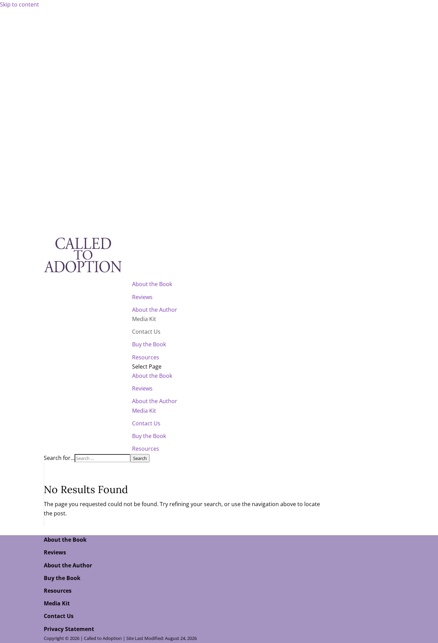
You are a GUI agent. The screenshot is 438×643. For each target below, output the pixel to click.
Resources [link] (145, 357)
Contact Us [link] (146, 331)
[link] (83, 275)
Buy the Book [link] (149, 344)
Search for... (59, 458)
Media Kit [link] (144, 319)
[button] (263, 408)
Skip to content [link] (19, 4)
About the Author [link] (154, 309)
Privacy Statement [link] (69, 629)
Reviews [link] (142, 297)
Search (140, 458)
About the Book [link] (152, 284)
